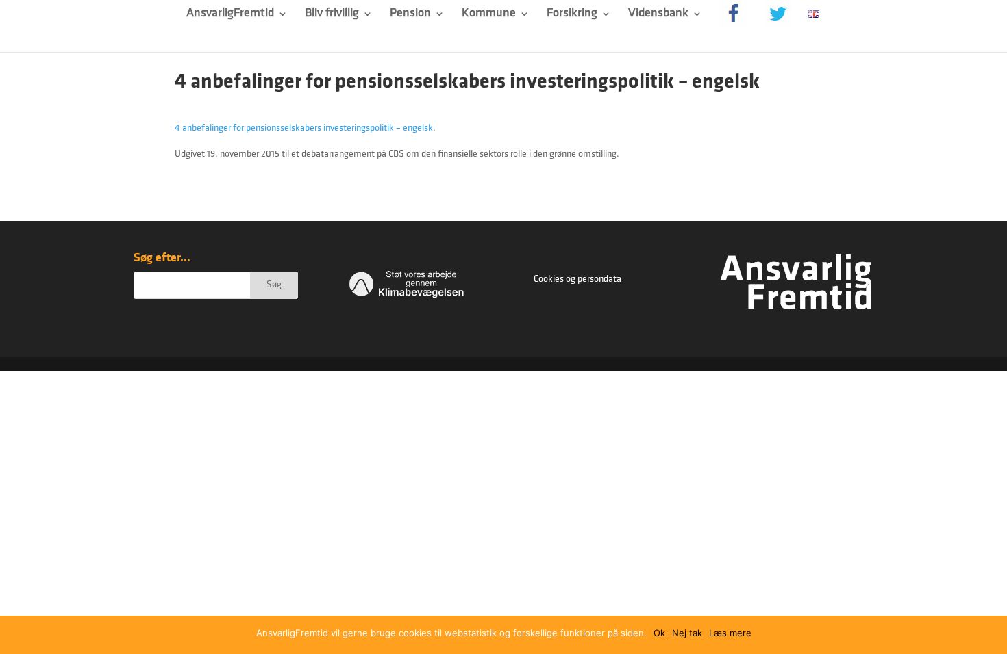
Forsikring (572, 14)
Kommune (489, 14)
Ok (659, 632)
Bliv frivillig (332, 14)
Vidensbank (658, 14)
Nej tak (687, 632)
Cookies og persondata (577, 279)
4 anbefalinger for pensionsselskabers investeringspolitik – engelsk (304, 128)
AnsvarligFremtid (230, 14)
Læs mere (730, 632)
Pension (410, 14)
